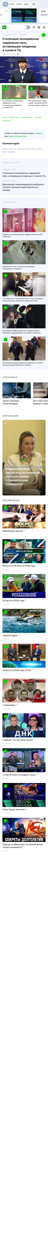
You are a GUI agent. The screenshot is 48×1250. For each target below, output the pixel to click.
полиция (6, 121)
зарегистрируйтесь (17, 136)
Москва (38, 117)
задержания (26, 117)
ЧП (18, 54)
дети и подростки (10, 117)
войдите (38, 133)
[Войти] (39, 27)
